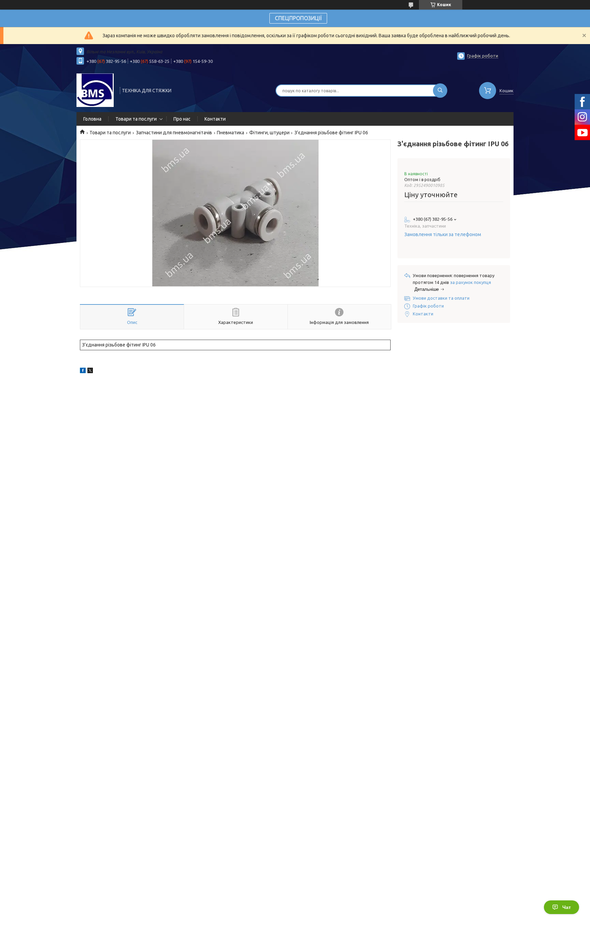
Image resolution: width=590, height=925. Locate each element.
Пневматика (230, 132)
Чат (566, 907)
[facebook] (83, 371)
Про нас (182, 119)
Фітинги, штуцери (269, 132)
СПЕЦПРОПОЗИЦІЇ (298, 18)
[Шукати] (440, 90)
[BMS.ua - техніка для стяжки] (95, 90)
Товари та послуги (136, 119)
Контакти (215, 119)
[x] (90, 371)
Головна (92, 119)
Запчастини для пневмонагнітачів (174, 132)
